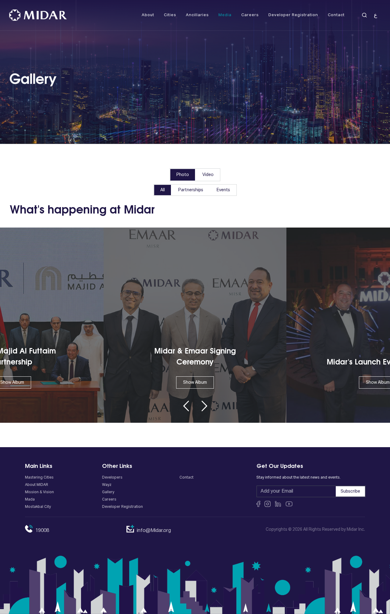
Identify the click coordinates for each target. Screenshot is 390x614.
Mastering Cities (39, 477)
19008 (42, 530)
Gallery (108, 492)
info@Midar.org (154, 530)
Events (223, 190)
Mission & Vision (39, 492)
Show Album (195, 382)
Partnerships (190, 190)
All (162, 190)
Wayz (107, 485)
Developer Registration (122, 507)
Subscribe (350, 491)
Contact (186, 477)
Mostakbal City (38, 507)
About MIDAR (36, 485)
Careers (109, 499)
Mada (30, 499)
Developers (112, 477)
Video (208, 175)
